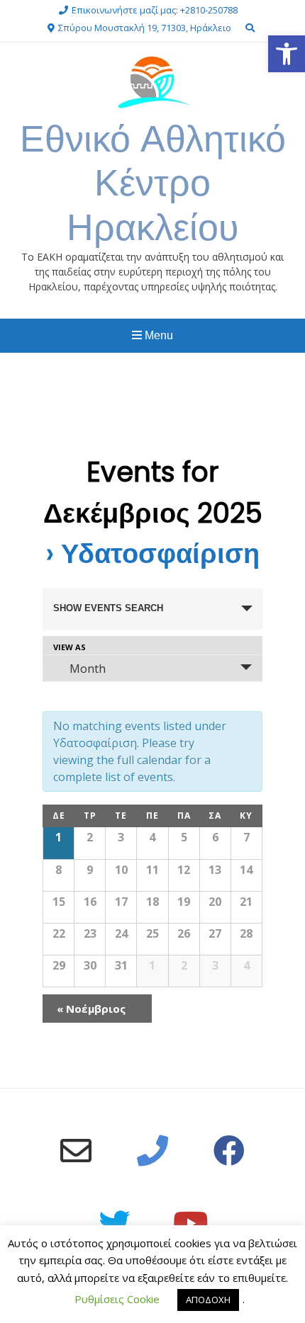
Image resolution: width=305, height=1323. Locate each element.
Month (88, 668)
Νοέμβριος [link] (91, 1008)
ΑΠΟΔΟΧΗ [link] (208, 1299)
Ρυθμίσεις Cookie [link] (117, 1299)
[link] (286, 53)
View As (69, 647)
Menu (157, 335)
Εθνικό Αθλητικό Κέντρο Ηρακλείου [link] (153, 183)
